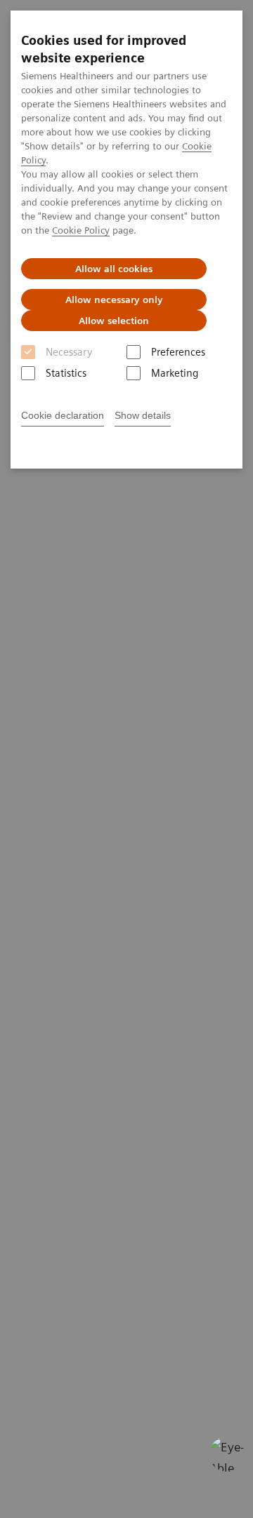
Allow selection (114, 320)
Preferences (178, 352)
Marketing (174, 373)
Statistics (66, 373)
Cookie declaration (62, 415)
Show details (143, 415)
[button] (227, 1454)
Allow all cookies (114, 268)
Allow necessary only (114, 299)
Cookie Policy (81, 230)
